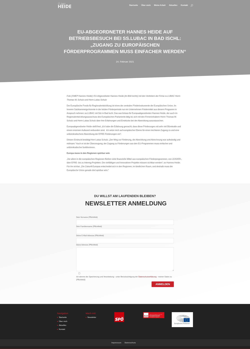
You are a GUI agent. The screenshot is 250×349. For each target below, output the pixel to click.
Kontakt (184, 5)
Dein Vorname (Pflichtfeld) (87, 217)
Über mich (146, 5)
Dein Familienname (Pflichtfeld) (89, 226)
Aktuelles (173, 5)
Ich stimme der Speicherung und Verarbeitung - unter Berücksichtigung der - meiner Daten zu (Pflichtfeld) (124, 278)
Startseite (133, 5)
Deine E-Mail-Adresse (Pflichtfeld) (90, 235)
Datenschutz (130, 343)
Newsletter (92, 317)
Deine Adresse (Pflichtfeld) (87, 245)
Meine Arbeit (159, 5)
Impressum (116, 343)
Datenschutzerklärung (147, 277)
